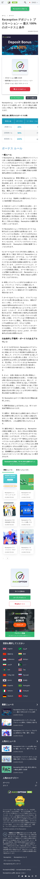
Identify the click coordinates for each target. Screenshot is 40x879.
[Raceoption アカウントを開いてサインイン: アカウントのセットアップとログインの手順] (27, 510)
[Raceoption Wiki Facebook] (18, 876)
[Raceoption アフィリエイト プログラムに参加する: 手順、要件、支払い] (10, 537)
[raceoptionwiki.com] (11, 2)
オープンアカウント (17, 98)
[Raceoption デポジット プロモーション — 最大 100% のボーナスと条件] (6, 712)
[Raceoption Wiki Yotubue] (24, 876)
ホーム (4, 15)
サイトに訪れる (31, 98)
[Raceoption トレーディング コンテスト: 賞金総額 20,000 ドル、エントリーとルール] (10, 482)
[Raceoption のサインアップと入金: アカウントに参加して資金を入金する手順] (6, 722)
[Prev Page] (3, 558)
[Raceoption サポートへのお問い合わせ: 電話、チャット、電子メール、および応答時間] (6, 748)
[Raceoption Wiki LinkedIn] (28, 876)
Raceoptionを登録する (20, 9)
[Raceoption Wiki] (20, 794)
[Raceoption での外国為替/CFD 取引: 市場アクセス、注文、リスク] (10, 510)
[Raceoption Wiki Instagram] (31, 876)
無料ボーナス (20, 604)
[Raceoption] (20, 585)
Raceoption (7, 857)
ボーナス (11, 15)
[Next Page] (7, 558)
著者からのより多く (22, 470)
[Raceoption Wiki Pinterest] (35, 876)
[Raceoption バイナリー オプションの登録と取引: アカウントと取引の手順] (27, 537)
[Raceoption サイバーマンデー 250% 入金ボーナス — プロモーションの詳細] (27, 482)
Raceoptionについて (20, 857)
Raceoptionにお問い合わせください (14, 873)
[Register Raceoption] (19, 620)
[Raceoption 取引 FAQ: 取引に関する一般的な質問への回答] (6, 769)
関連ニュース (8, 470)
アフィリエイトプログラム (12, 860)
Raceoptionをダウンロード (12, 864)
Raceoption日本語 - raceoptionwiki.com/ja (17, 870)
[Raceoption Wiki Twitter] (21, 876)
